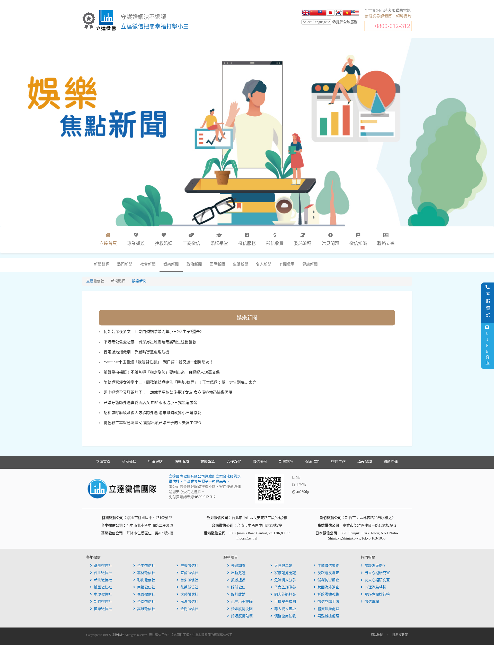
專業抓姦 (136, 243)
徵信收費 (275, 243)
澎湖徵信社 (189, 602)
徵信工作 (338, 462)
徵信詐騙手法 (328, 602)
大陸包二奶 (283, 566)
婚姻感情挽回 (242, 609)
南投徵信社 (146, 587)
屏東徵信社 (189, 566)
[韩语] (338, 13)
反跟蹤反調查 (328, 573)
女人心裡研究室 (377, 580)
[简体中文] (314, 13)
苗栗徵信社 (103, 609)
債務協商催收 (285, 616)
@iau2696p (300, 492)
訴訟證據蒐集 (328, 594)
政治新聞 (194, 264)
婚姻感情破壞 (242, 616)
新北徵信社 (103, 580)
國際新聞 (217, 264)
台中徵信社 (146, 566)
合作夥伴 (234, 462)
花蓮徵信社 (189, 587)
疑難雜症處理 (328, 616)
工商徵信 (191, 243)
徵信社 (119, 635)
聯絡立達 (386, 243)
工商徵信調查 (328, 566)
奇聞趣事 (287, 264)
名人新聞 (263, 264)
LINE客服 (487, 348)
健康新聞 (310, 264)
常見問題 (330, 243)
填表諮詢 (364, 462)
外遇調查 (238, 566)
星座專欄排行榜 (377, 594)
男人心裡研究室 (377, 573)
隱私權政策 (400, 635)
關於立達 (390, 462)
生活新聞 (240, 264)
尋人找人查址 (285, 609)
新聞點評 (101, 264)
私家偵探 (129, 462)
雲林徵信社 (146, 573)
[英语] (306, 13)
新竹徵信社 (103, 602)
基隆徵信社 (103, 566)
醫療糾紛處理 (328, 609)
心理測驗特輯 (375, 587)
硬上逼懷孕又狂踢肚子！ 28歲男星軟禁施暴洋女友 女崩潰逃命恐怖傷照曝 (168, 392)
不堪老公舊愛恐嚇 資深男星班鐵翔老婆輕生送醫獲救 (150, 342)
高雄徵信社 (146, 609)
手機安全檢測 (285, 602)
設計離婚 (238, 594)
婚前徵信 (238, 587)
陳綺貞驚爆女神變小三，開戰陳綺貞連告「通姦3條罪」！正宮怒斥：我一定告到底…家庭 (180, 382)
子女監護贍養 (285, 587)
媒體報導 (207, 462)
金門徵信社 (189, 609)
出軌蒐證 (238, 573)
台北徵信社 (103, 573)
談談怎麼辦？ (375, 566)
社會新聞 (148, 264)
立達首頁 (103, 462)
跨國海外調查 (328, 587)
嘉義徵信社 (146, 594)
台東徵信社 (189, 580)
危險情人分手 (285, 580)
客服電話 (488, 306)
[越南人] (347, 13)
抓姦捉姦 (238, 580)
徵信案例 (260, 462)
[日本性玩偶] (330, 13)
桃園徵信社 (103, 587)
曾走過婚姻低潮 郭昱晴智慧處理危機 (136, 352)
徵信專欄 (372, 602)
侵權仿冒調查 (328, 580)
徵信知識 (358, 243)
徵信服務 (247, 243)
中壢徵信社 (103, 594)
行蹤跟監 (155, 462)
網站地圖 (377, 635)
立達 (95, 281)
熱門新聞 (125, 264)
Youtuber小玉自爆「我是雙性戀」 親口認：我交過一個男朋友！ (158, 362)
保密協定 (312, 462)
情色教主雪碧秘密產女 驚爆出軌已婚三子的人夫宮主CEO (152, 423)
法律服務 (181, 462)
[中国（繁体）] (322, 13)
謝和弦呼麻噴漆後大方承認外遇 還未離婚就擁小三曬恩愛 (152, 413)
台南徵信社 (146, 602)
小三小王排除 (242, 602)
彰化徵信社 (146, 580)
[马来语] (355, 13)
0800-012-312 (392, 26)
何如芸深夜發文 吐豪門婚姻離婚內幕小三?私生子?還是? (153, 332)
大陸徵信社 (189, 594)
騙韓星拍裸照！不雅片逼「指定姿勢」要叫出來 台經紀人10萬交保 (162, 372)
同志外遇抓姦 (285, 594)
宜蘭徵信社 (189, 573)
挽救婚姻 (163, 243)
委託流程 (302, 243)
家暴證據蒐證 (285, 573)
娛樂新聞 (171, 264)
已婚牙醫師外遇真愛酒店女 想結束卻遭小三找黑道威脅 (150, 403)
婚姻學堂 (219, 243)
